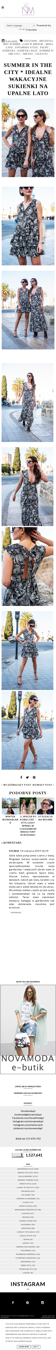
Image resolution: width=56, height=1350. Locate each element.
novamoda (26, 1262)
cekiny (26, 1243)
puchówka (26, 1250)
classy (26, 1202)
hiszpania (46, 40)
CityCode (31, 40)
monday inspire (25, 1180)
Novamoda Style (26, 1316)
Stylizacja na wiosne (45, 818)
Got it (36, 1347)
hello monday (26, 1176)
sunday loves (26, 1221)
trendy (28, 53)
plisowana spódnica (26, 1254)
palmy (44, 47)
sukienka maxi (27, 50)
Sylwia (14, 850)
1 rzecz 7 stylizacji (26, 1232)
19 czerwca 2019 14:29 (34, 850)
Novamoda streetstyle (26, 1210)
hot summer (12, 44)
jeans (26, 1239)
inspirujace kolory (26, 1247)
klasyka (26, 1213)
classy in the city (25, 1187)
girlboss (25, 1191)
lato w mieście (33, 44)
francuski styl (26, 1269)
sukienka (9, 50)
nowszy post (43, 784)
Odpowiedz (16, 912)
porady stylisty (25, 1173)
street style (25, 1184)
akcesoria (26, 1224)
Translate (31, 29)
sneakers (26, 1228)
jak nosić (26, 1195)
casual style (26, 1236)
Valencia (41, 53)
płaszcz (26, 1217)
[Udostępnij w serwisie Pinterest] (34, 778)
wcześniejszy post (17, 784)
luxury (26, 1273)
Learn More (24, 1347)
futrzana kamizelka (26, 1258)
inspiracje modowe (25, 1198)
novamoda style (27, 47)
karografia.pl (48, 1317)
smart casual (26, 1206)
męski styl (26, 1265)
